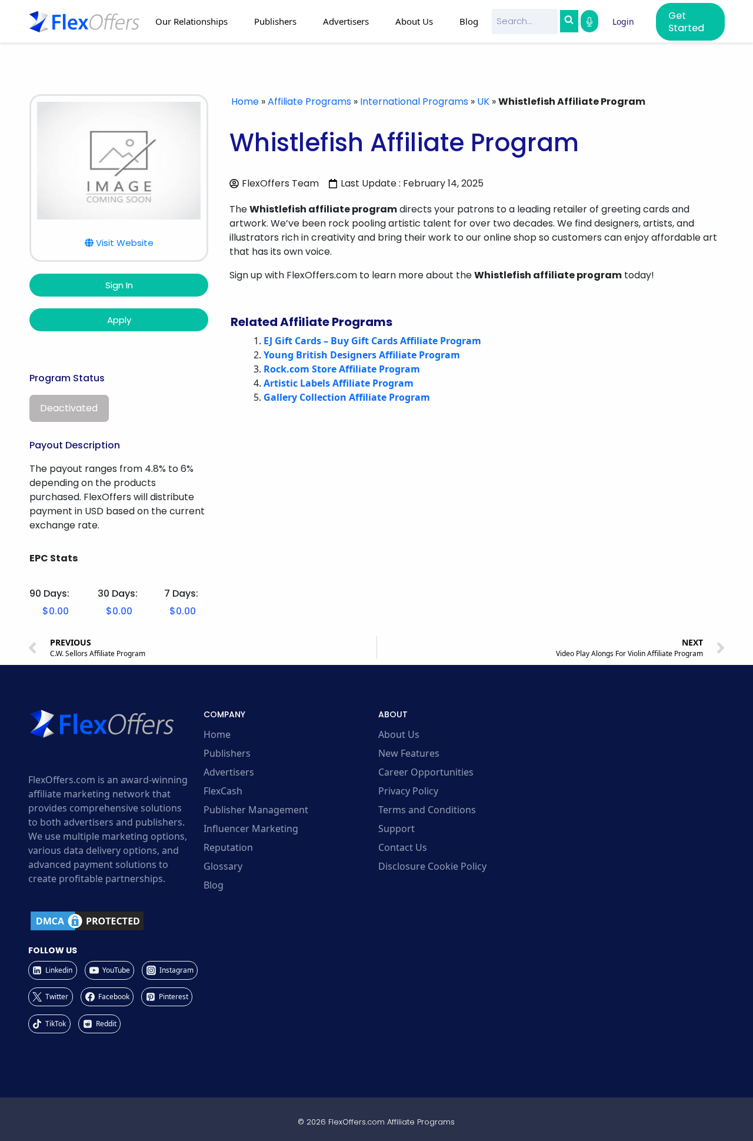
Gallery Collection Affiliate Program (347, 397)
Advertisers (229, 772)
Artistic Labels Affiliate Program (339, 383)
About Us (398, 734)
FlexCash (223, 790)
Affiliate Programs (309, 101)
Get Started (686, 22)
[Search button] (569, 21)
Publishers (227, 753)
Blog (468, 21)
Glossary (223, 866)
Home (245, 101)
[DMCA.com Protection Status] (114, 921)
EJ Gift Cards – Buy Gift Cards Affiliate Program (372, 340)
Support (396, 828)
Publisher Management (256, 809)
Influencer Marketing (251, 828)
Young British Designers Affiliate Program (362, 354)
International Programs (414, 101)
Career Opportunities (426, 772)
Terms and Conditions (427, 809)
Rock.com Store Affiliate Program (342, 368)
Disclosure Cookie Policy (432, 866)
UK (483, 101)
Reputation (228, 847)
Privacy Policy (408, 790)
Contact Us (402, 847)
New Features (408, 753)
